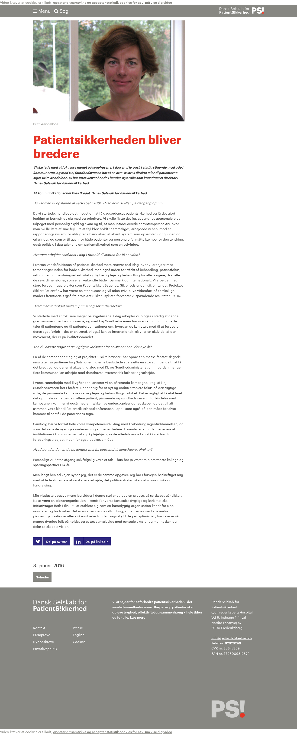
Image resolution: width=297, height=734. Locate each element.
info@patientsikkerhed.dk (231, 638)
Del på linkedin (97, 541)
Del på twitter (56, 541)
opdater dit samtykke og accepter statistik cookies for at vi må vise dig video (112, 2)
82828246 (233, 643)
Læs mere (137, 617)
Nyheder (42, 577)
